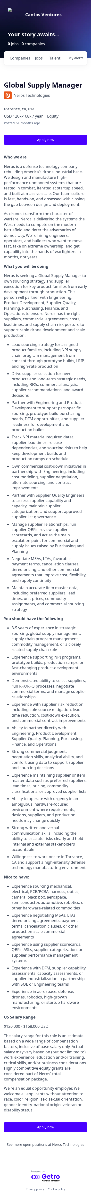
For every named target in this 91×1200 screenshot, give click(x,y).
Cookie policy (57, 1189)
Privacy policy (35, 1189)
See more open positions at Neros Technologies (45, 1144)
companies (20, 58)
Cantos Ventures (43, 14)
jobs (39, 58)
